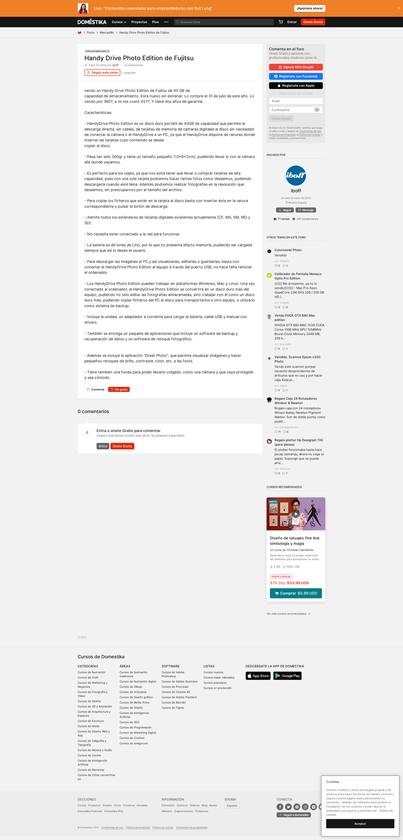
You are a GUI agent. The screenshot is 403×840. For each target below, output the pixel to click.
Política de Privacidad (283, 134)
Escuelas (142, 805)
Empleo (107, 805)
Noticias (195, 805)
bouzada (285, 344)
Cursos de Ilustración (91, 672)
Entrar (292, 22)
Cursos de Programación (136, 727)
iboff (116, 65)
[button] (166, 22)
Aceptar (360, 823)
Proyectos (139, 22)
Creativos (129, 805)
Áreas (125, 666)
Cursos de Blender (174, 702)
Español (232, 805)
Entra (103, 446)
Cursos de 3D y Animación (95, 706)
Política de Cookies (309, 134)
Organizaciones (183, 811)
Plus (155, 22)
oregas (284, 302)
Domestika (168, 805)
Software (170, 666)
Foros (90, 32)
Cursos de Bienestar (91, 769)
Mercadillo (107, 32)
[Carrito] (280, 22)
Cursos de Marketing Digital (138, 732)
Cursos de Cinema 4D (176, 692)
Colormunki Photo (288, 250)
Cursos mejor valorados (219, 677)
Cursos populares (215, 682)
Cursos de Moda (88, 726)
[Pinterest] (296, 806)
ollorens (285, 468)
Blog (204, 805)
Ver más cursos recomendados (288, 613)
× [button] (398, 8)
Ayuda (213, 805)
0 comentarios (133, 65)
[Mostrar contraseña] (317, 110)
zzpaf (283, 385)
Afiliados (167, 811)
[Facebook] (280, 806)
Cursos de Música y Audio (95, 750)
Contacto (182, 805)
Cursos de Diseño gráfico (136, 697)
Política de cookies (163, 827)
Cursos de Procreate (175, 686)
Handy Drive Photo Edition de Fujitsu (139, 58)
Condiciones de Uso (310, 131)
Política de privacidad (138, 827)
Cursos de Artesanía (133, 692)
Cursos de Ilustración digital (138, 681)
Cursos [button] (117, 22)
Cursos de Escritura (90, 721)
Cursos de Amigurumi (134, 743)
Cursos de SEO (129, 722)
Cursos (82, 805)
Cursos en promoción (218, 688)
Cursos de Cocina (89, 755)
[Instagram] (305, 806)
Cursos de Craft (88, 677)
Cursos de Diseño (89, 701)
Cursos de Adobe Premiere (179, 697)
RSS (83, 637)
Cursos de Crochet (132, 738)
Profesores (201, 811)
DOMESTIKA (92, 22)
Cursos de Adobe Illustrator (180, 681)
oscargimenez (289, 427)
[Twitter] (288, 806)
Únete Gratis (122, 446)
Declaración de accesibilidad (191, 827)
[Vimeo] (313, 806)
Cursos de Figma (173, 707)
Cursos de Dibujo (131, 686)
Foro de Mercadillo (97, 51)
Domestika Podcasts (90, 811)
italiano (284, 261)
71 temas (283, 218)
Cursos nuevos (213, 672)
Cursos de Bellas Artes (134, 702)
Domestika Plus (114, 811)
